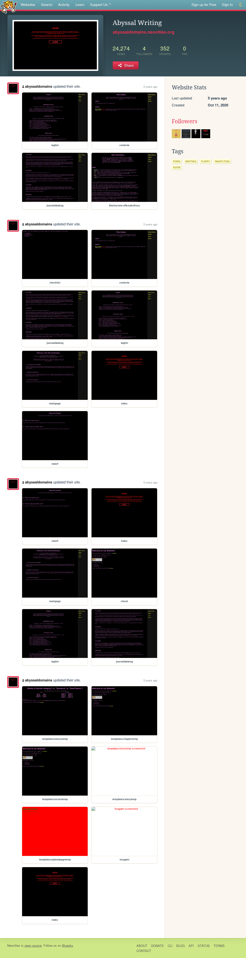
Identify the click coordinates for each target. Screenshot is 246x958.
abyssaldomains (38, 86)
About (141, 945)
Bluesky (67, 945)
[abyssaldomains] (13, 88)
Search (46, 4)
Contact (143, 950)
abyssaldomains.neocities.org (143, 32)
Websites (28, 4)
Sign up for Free (203, 4)
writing (190, 161)
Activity (64, 4)
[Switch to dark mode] (241, 4)
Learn (79, 4)
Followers (184, 121)
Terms (219, 945)
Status (204, 945)
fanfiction (222, 161)
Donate (157, 945)
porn (176, 161)
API (191, 945)
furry (205, 161)
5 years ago (150, 86)
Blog (180, 945)
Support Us (99, 4)
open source (33, 945)
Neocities (13, 945)
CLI (170, 945)
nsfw (176, 167)
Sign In (227, 4)
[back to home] (9, 6)
